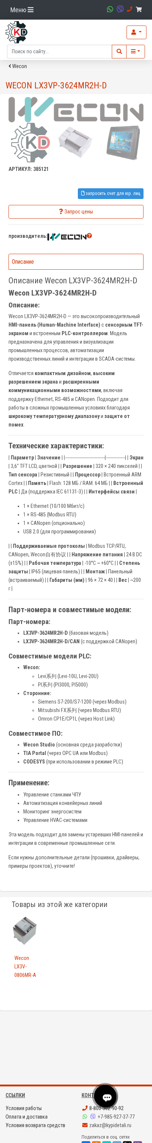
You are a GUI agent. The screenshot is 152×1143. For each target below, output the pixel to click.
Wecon (19, 66)
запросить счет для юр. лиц (112, 193)
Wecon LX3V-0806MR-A (25, 966)
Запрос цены (79, 212)
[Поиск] (119, 51)
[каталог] (135, 51)
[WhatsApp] (86, 1117)
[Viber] (94, 1117)
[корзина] (140, 10)
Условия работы (24, 1108)
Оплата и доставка (27, 1117)
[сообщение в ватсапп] (109, 9)
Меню (19, 10)
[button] (89, 236)
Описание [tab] (23, 261)
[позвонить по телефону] (128, 9)
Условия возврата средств (35, 1125)
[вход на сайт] (136, 32)
